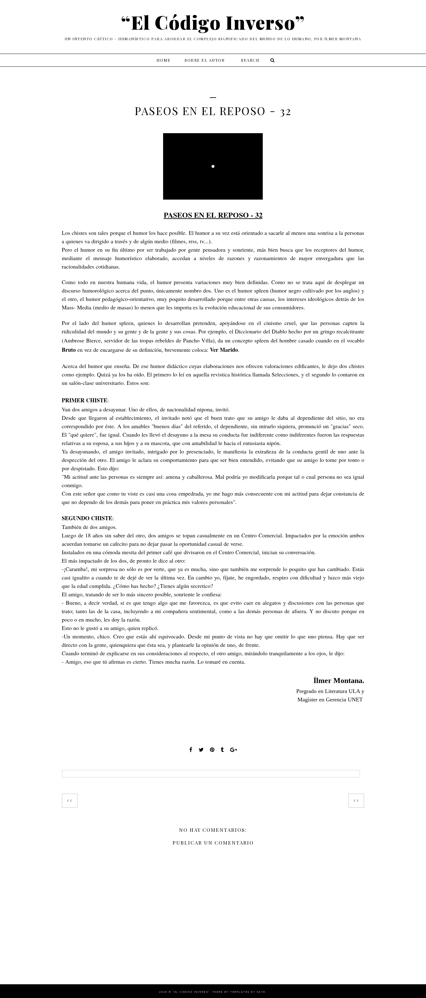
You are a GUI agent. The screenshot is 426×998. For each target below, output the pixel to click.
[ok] (271, 60)
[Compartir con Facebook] (190, 749)
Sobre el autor (205, 60)
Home (164, 60)
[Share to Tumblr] (222, 749)
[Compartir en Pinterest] (212, 749)
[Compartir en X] (201, 749)
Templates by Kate (248, 992)
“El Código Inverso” (213, 21)
